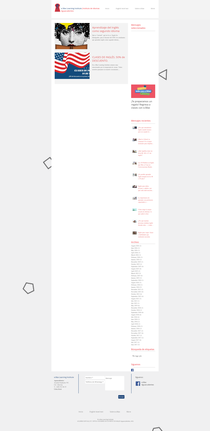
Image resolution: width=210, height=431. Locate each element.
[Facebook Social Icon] (138, 383)
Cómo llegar (58, 389)
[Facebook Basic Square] (132, 370)
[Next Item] (152, 91)
